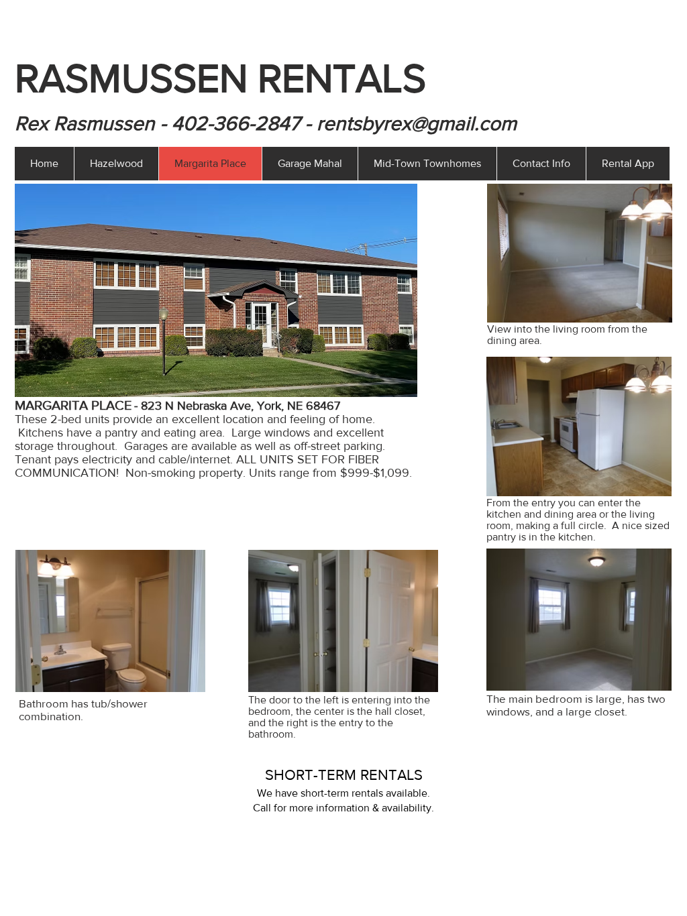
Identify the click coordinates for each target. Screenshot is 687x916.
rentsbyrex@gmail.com (417, 123)
